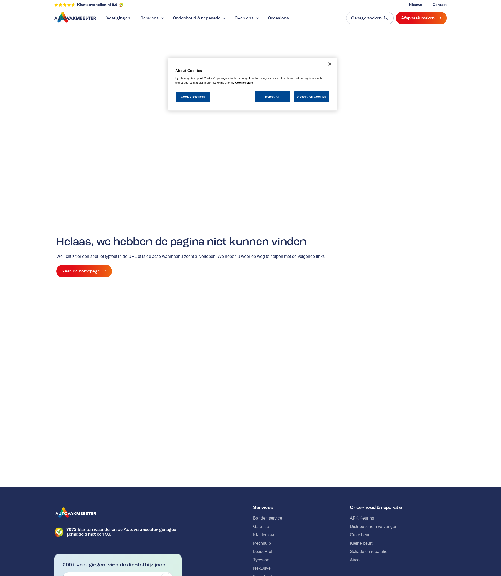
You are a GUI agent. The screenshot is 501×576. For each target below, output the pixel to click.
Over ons (244, 18)
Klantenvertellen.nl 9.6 (97, 5)
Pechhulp (262, 543)
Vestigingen (118, 18)
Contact (440, 5)
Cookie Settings (193, 96)
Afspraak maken (418, 18)
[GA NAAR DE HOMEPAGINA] (118, 512)
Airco (355, 560)
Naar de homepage (81, 271)
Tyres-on (261, 560)
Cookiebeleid (244, 82)
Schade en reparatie (368, 551)
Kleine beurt (361, 543)
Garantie (261, 526)
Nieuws (415, 5)
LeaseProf (262, 551)
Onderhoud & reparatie (196, 18)
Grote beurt (360, 535)
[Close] (330, 64)
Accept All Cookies (311, 96)
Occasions (278, 18)
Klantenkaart (265, 535)
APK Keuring (362, 518)
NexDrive (262, 568)
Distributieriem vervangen (373, 526)
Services (150, 18)
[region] (252, 84)
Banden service (267, 518)
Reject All (272, 96)
